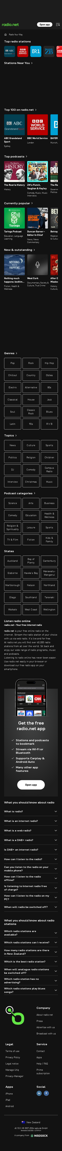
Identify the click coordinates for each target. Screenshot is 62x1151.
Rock (31, 363)
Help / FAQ (42, 1064)
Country (31, 375)
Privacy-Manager (14, 1076)
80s (49, 387)
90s (31, 424)
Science (12, 503)
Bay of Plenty (30, 561)
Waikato (12, 609)
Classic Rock (31, 412)
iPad (8, 1100)
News (13, 445)
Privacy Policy (13, 1057)
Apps (39, 1057)
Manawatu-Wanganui (49, 573)
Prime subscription (43, 1072)
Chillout (12, 375)
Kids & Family (49, 540)
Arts (31, 503)
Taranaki (49, 597)
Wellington (49, 609)
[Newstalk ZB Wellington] (48, 51)
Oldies (49, 375)
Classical (13, 399)
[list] (31, 51)
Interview (13, 482)
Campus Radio (49, 470)
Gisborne (13, 573)
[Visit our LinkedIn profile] (39, 1093)
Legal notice (12, 1064)
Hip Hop (49, 363)
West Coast (31, 609)
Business (49, 503)
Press (40, 1021)
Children (49, 457)
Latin (13, 424)
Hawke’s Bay (31, 573)
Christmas (31, 482)
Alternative (31, 387)
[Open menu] (58, 24)
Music (49, 482)
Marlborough (12, 585)
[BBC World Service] (22, 51)
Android (10, 1106)
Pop (13, 363)
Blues (49, 412)
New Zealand (33, 1122)
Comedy (31, 470)
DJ (12, 470)
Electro (13, 387)
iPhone (9, 1094)
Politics (12, 457)
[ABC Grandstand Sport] (9, 51)
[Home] (5, 34)
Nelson (31, 585)
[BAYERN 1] (35, 51)
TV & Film (12, 540)
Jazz (49, 399)
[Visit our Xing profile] (46, 1093)
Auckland (12, 561)
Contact (41, 1051)
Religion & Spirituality (13, 528)
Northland (49, 585)
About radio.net (45, 1015)
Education (31, 515)
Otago (12, 597)
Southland (31, 597)
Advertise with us (46, 1027)
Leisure (31, 527)
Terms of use (12, 1051)
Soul (12, 412)
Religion (31, 457)
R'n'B (49, 424)
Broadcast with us (46, 1033)
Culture (31, 445)
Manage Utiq (12, 1070)
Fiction (31, 540)
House (31, 399)
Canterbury (49, 561)
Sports (49, 445)
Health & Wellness (49, 515)
